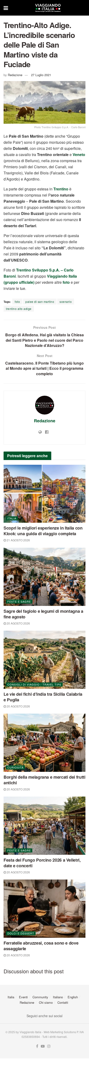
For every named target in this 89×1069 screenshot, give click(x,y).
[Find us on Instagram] (49, 1046)
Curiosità (15, 767)
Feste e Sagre (19, 601)
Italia (11, 518)
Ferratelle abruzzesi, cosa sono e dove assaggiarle (41, 946)
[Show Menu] (6, 8)
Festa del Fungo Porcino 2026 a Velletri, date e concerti (42, 863)
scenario (66, 302)
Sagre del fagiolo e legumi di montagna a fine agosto (43, 614)
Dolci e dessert (20, 933)
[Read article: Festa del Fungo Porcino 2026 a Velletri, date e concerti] (44, 826)
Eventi (23, 997)
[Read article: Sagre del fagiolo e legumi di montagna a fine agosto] (44, 577)
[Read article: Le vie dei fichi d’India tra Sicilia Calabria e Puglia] (44, 660)
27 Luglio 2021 (41, 75)
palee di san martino (39, 302)
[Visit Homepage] (48, 7)
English (73, 997)
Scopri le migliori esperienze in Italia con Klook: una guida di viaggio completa (43, 531)
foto (17, 302)
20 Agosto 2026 (18, 623)
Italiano (58, 997)
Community (40, 997)
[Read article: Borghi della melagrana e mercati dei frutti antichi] (44, 743)
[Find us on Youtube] (43, 1046)
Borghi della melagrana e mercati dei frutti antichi (44, 780)
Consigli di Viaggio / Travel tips (34, 684)
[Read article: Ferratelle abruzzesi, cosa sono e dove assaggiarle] (44, 909)
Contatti (62, 1002)
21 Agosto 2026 (18, 540)
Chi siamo (46, 1002)
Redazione (15, 75)
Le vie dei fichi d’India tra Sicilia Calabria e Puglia (43, 697)
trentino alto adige (19, 309)
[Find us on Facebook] (37, 1046)
